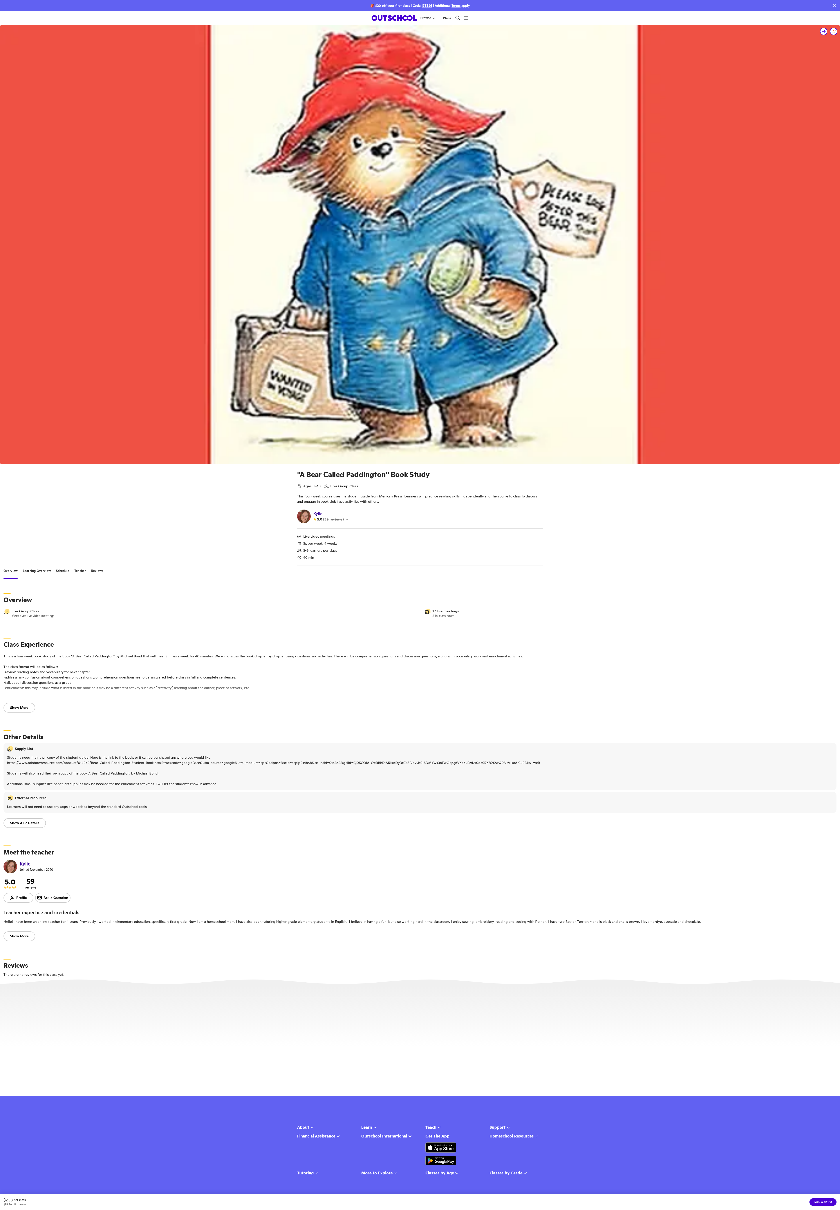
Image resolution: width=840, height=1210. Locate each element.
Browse (425, 18)
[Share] (823, 31)
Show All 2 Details (24, 823)
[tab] (11, 571)
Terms (456, 6)
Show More (19, 707)
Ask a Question (55, 897)
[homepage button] (394, 18)
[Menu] (466, 18)
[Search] (458, 18)
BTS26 (427, 6)
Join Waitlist (823, 1202)
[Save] (833, 31)
